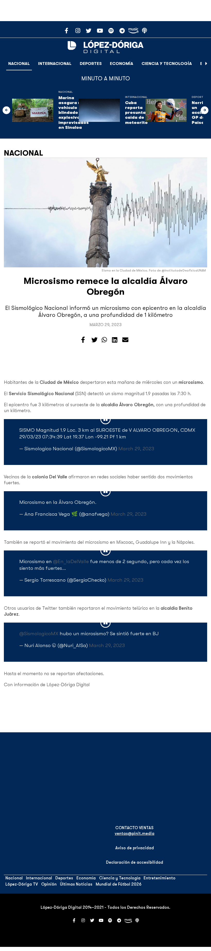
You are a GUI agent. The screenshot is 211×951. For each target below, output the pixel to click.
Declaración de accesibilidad (134, 862)
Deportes (91, 63)
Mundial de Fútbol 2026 (119, 884)
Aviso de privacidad (134, 848)
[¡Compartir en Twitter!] (94, 340)
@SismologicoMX (38, 633)
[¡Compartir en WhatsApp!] (104, 340)
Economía (121, 63)
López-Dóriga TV (21, 884)
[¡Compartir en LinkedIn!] (114, 340)
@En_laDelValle (71, 561)
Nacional (19, 63)
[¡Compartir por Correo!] (125, 340)
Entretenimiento (159, 878)
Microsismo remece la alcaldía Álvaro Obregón (106, 286)
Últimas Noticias (76, 884)
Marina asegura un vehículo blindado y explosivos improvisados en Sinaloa (73, 113)
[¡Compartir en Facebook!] (83, 340)
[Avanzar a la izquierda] (6, 110)
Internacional (55, 63)
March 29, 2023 (136, 449)
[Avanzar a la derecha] (206, 63)
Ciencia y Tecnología (167, 63)
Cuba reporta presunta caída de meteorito (136, 112)
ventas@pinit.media (134, 833)
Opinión (49, 884)
